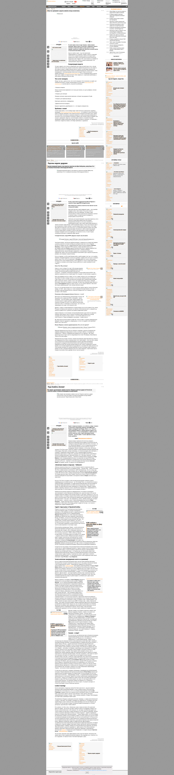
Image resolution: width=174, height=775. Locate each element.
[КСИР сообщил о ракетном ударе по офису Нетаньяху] (94, 516)
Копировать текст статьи (48, 67)
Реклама (73, 3)
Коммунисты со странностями (124, 4)
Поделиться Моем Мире (48, 51)
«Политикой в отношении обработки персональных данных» (93, 770)
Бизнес (88, 6)
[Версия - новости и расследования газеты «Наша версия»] (55, 3)
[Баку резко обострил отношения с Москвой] (52, 746)
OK (87, 772)
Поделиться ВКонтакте (48, 47)
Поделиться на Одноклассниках (48, 56)
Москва (105, 6)
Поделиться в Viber (48, 61)
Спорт (93, 6)
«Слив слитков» (69, 565)
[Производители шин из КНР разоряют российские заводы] (109, 311)
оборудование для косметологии (72, 73)
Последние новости (116, 9)
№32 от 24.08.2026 (69, 1)
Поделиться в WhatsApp (48, 58)
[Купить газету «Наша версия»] (65, 2)
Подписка (68, 3)
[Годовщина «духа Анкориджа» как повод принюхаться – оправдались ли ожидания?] (82, 363)
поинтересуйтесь (63, 731)
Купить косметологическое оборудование (70, 112)
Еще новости (116, 56)
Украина (63, 6)
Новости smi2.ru (50, 382)
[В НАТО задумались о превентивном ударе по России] (59, 617)
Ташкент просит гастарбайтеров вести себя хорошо (58, 61)
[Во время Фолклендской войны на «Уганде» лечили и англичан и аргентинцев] (82, 132)
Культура (99, 6)
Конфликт (75, 6)
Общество (82, 6)
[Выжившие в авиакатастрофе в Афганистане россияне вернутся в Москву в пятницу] (109, 123)
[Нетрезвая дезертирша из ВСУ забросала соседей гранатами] (109, 244)
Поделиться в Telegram (48, 64)
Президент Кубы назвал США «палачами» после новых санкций (58, 220)
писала (63, 729)
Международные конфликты (85, 438)
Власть (69, 6)
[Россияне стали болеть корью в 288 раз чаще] (109, 165)
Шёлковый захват (108, 4)
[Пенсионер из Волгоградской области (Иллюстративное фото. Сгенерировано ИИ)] (94, 298)
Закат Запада (92, 4)
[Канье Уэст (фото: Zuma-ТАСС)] (94, 268)
